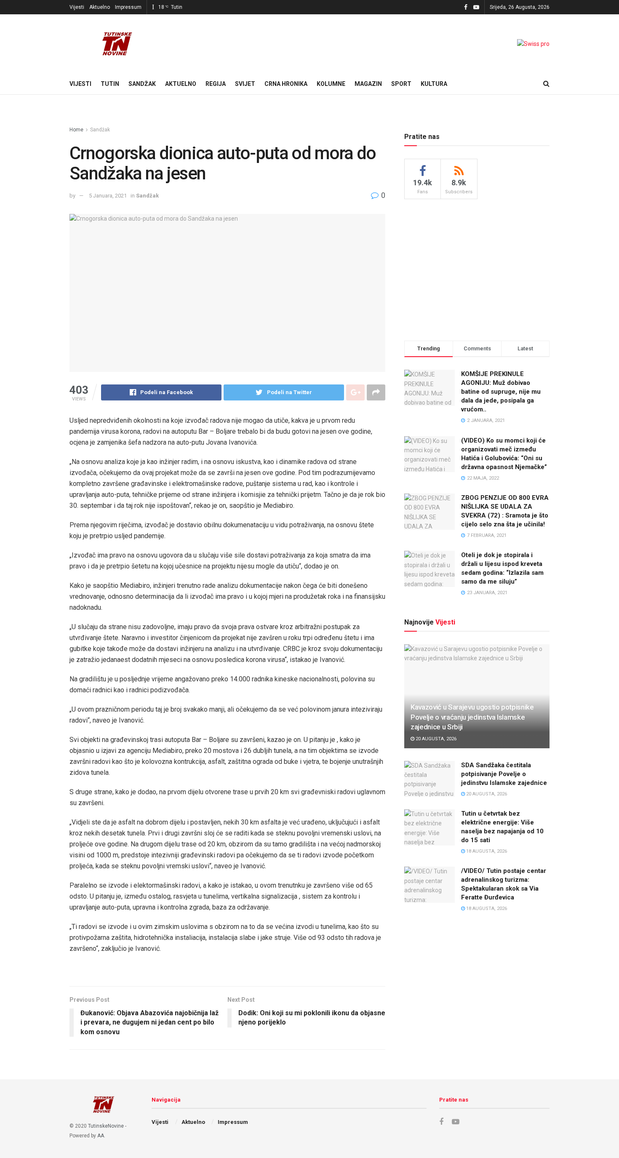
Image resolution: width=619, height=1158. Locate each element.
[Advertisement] (477, 268)
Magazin (368, 83)
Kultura (434, 83)
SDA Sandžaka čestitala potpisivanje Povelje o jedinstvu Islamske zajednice (504, 774)
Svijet (245, 83)
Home (76, 130)
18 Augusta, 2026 (486, 851)
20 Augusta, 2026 (435, 739)
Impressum (128, 7)
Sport (401, 83)
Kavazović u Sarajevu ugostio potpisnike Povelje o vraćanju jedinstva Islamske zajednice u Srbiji (472, 717)
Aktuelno (99, 7)
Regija (215, 83)
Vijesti (76, 7)
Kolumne (331, 83)
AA (100, 1136)
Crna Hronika (285, 83)
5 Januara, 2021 (108, 195)
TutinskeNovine (106, 1126)
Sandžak (142, 83)
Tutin (110, 83)
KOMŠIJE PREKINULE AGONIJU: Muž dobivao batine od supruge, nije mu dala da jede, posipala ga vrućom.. (501, 391)
